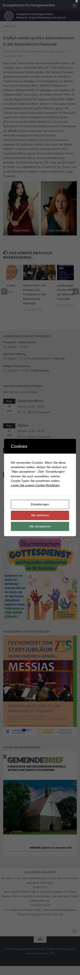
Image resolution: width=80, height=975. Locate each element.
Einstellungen (40, 504)
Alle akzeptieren (40, 526)
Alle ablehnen (40, 515)
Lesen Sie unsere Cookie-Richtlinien (35, 485)
